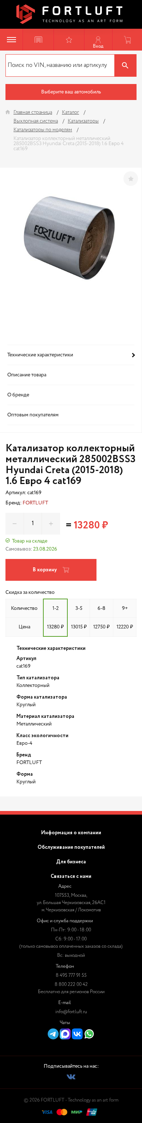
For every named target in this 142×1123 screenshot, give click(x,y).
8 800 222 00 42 (71, 984)
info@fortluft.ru (71, 1012)
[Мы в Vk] (71, 1076)
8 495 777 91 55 (71, 975)
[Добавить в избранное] (130, 178)
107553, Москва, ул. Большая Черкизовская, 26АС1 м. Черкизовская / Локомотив (71, 902)
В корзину (45, 570)
